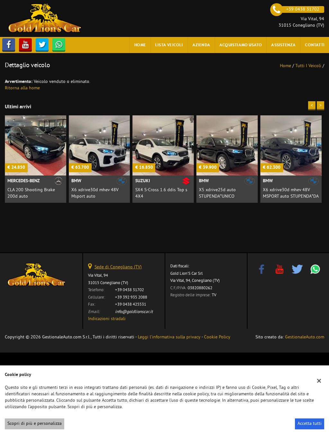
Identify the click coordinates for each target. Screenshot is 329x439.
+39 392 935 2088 (131, 297)
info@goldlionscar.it (134, 312)
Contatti (315, 45)
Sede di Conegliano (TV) (118, 267)
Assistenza (283, 45)
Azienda (201, 45)
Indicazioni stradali (107, 319)
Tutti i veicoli (308, 66)
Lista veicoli (169, 45)
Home (140, 45)
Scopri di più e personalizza (34, 423)
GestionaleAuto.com (304, 337)
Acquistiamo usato (240, 45)
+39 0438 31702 (129, 290)
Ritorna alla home (22, 88)
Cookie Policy (217, 337)
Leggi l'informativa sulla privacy (169, 337)
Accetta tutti (310, 423)
